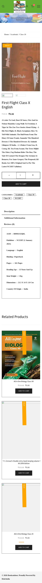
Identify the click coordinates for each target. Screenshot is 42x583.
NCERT (18, 198)
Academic (14, 34)
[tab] (21, 211)
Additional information (14, 218)
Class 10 (22, 34)
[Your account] (27, 6)
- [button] (9, 175)
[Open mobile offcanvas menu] (38, 6)
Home (6, 34)
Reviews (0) (9, 224)
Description (9, 211)
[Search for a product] (3, 6)
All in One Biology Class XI (23, 534)
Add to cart (21, 184)
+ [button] (33, 175)
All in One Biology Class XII (24, 381)
